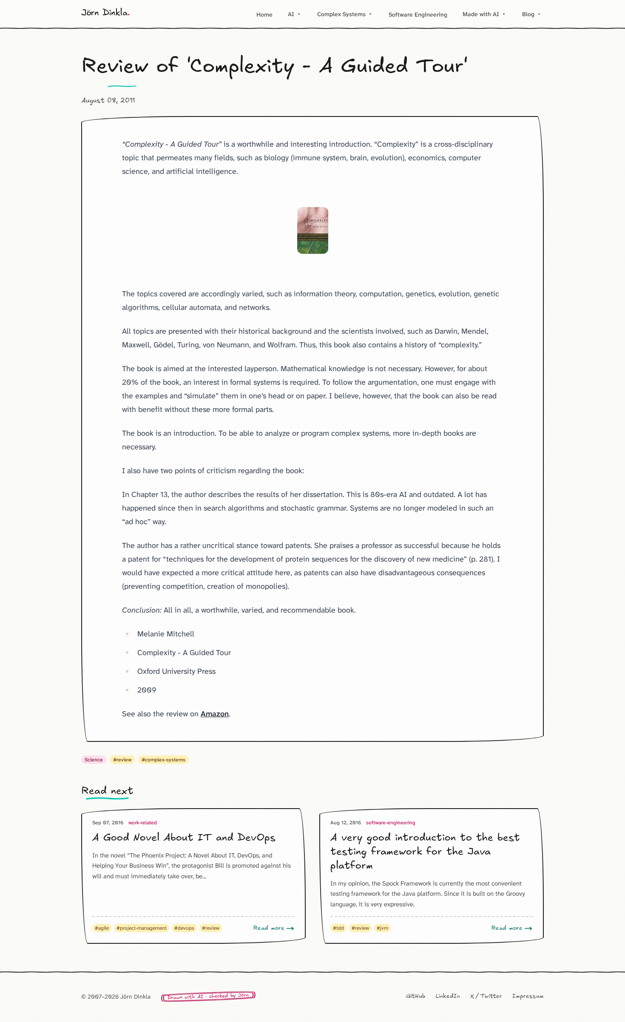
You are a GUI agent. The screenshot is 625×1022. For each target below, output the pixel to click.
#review (122, 759)
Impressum (528, 996)
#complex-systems (163, 759)
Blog (532, 14)
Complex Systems (345, 14)
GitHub (415, 996)
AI (295, 14)
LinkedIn (447, 996)
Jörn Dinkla (105, 13)
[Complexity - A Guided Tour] (312, 230)
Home (264, 14)
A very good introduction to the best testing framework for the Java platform (425, 852)
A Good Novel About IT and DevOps (184, 838)
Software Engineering (418, 14)
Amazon (215, 714)
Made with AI (485, 14)
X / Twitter (486, 996)
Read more (268, 928)
